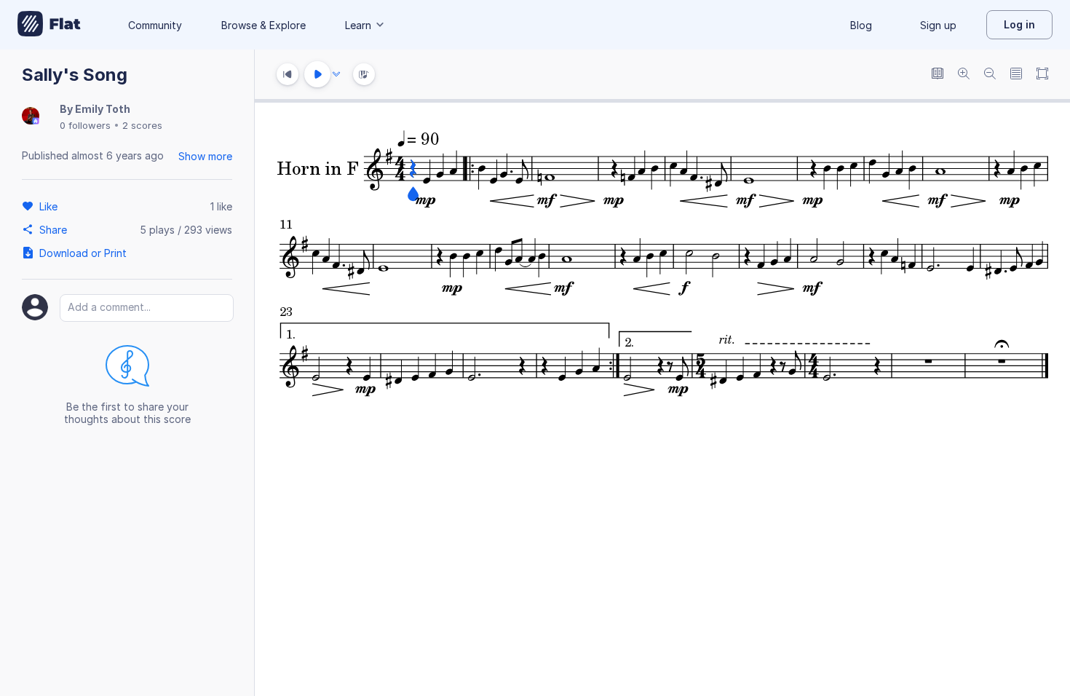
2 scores (142, 125)
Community (155, 25)
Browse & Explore (263, 25)
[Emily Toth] (30, 117)
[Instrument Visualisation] (364, 74)
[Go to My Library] (49, 25)
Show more (205, 156)
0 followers (85, 125)
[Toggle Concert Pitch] (937, 74)
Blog (861, 25)
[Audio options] (336, 74)
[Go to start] (287, 74)
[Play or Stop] (317, 74)
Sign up (938, 25)
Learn (358, 25)
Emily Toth (102, 109)
